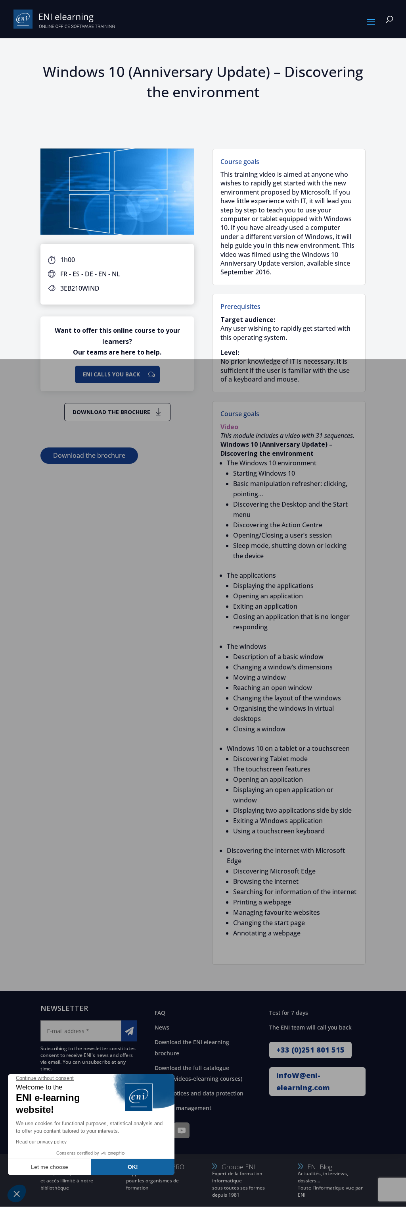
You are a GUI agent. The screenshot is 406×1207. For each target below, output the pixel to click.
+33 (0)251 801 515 (310, 1050)
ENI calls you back (111, 374)
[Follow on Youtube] (182, 1130)
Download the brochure (111, 412)
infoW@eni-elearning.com (303, 1081)
